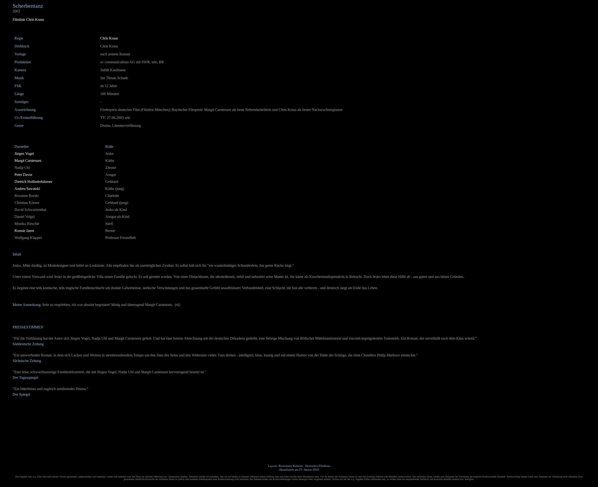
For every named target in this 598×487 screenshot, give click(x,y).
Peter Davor (23, 175)
